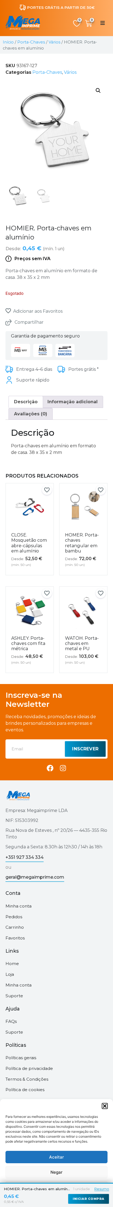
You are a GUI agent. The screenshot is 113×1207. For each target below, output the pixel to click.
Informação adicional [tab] (72, 401)
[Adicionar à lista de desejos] (8, 311)
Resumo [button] (101, 1189)
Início (8, 42)
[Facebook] (50, 768)
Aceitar (56, 1157)
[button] (105, 1106)
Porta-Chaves (31, 42)
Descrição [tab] (26, 401)
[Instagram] (63, 768)
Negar (56, 1172)
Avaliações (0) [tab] (30, 413)
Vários (54, 42)
